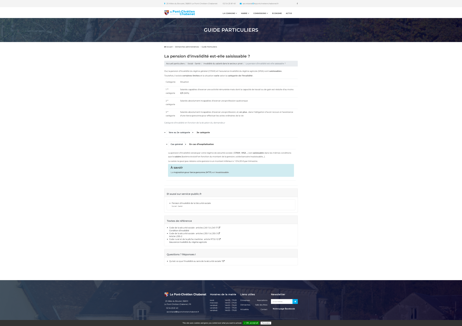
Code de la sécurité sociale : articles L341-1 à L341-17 (193, 228)
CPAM (237, 153)
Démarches (245, 305)
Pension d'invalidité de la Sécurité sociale (191, 203)
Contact (264, 309)
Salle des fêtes (261, 305)
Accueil (169, 47)
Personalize (266, 323)
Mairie (244, 13)
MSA (243, 153)
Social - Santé (194, 63)
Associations (262, 300)
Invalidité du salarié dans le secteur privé (223, 63)
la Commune (229, 13)
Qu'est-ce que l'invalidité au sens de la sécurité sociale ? (196, 261)
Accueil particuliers (175, 63)
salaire (177, 156)
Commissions (259, 13)
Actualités (244, 309)
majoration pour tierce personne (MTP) (192, 172)
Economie (277, 13)
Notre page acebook (283, 309)
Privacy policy (277, 323)
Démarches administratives (187, 47)
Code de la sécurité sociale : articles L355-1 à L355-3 (193, 233)
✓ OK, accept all (251, 323)
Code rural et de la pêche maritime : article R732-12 (194, 239)
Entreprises (245, 300)
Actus (289, 13)
